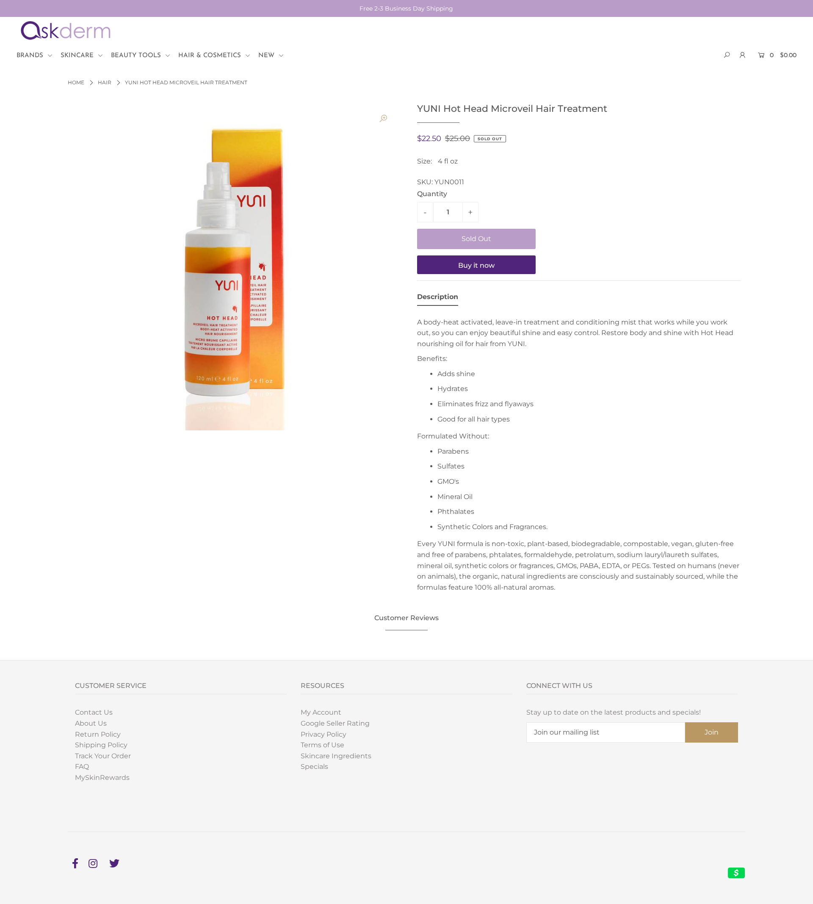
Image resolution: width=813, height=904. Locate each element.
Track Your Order (103, 756)
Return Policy (98, 734)
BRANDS (31, 56)
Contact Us (94, 712)
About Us (91, 723)
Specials (314, 767)
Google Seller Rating (335, 723)
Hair (104, 82)
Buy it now (476, 265)
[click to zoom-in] (383, 118)
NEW (267, 56)
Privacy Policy (323, 734)
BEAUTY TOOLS (137, 56)
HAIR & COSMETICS (210, 56)
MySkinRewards (102, 778)
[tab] (437, 298)
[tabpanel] (579, 452)
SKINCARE (78, 56)
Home (76, 82)
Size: (424, 161)
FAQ (82, 767)
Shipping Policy (101, 745)
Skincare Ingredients (336, 756)
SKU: (425, 182)
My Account (321, 712)
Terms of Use (322, 745)
